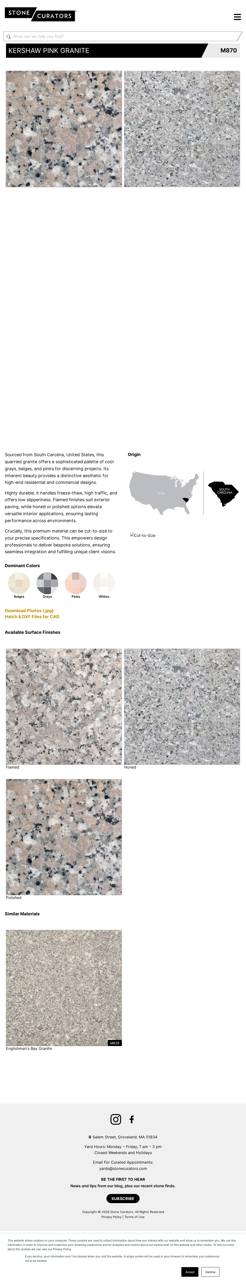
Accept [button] (189, 1272)
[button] (237, 17)
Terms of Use (134, 1217)
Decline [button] (210, 1272)
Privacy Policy (111, 1217)
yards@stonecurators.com (123, 1168)
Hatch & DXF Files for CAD (32, 616)
